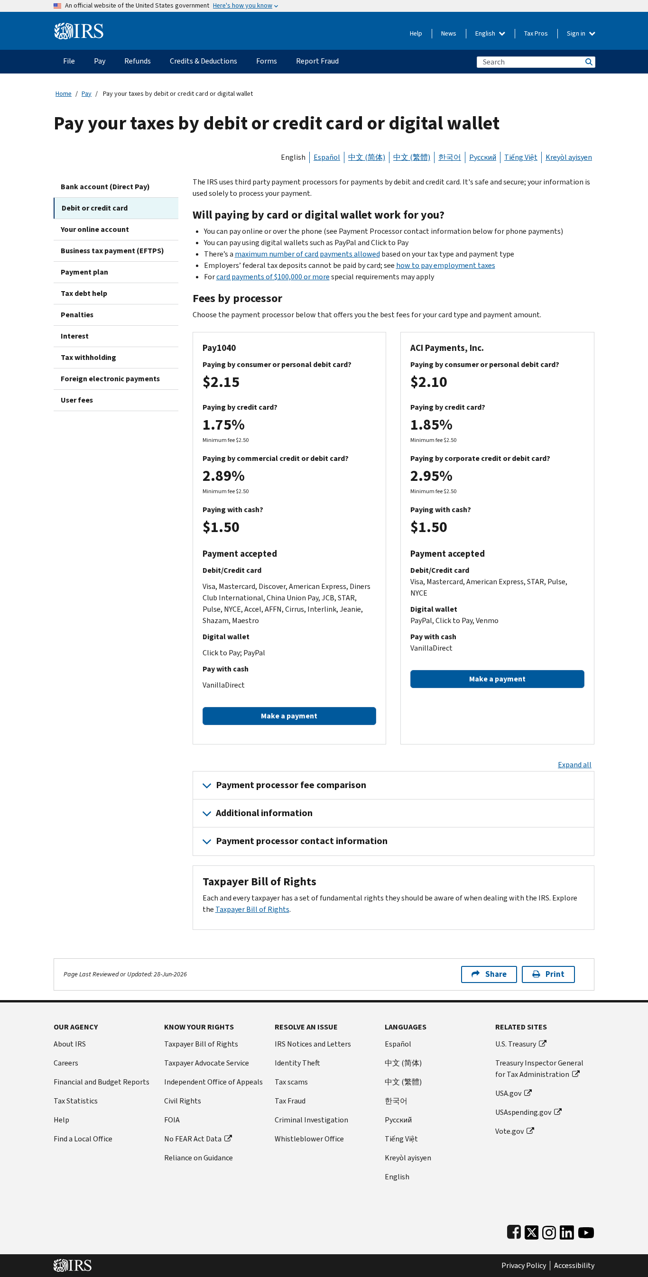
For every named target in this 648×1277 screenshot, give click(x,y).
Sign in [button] (577, 33)
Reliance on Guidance (198, 1158)
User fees (77, 400)
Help (416, 33)
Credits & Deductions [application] (203, 61)
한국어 (449, 157)
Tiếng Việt (520, 157)
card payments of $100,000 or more (273, 277)
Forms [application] (266, 61)
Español (327, 157)
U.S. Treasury (515, 1044)
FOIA (172, 1120)
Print (555, 974)
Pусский (398, 1120)
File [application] (69, 61)
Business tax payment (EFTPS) (112, 251)
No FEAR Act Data (193, 1139)
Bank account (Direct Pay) (105, 187)
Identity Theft (297, 1063)
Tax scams (291, 1082)
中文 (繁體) (411, 157)
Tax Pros (536, 33)
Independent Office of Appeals (213, 1082)
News (448, 33)
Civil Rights (182, 1101)
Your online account (95, 229)
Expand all (575, 765)
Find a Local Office (83, 1139)
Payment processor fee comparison (291, 785)
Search (588, 62)
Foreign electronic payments (110, 379)
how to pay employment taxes (445, 265)
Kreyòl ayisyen (569, 157)
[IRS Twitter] (532, 1230)
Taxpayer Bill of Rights (252, 909)
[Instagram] (549, 1230)
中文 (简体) (366, 157)
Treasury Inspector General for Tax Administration (539, 1068)
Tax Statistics (76, 1101)
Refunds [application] (137, 61)
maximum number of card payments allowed (307, 254)
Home (64, 93)
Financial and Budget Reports (101, 1082)
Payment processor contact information (302, 841)
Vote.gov (509, 1131)
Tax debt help (84, 293)
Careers (66, 1063)
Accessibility (574, 1265)
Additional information (264, 813)
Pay (87, 93)
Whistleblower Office (309, 1139)
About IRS (70, 1044)
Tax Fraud (290, 1101)
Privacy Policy (523, 1265)
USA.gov (508, 1093)
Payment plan (84, 272)
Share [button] (496, 974)
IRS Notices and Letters (313, 1044)
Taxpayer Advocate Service (206, 1063)
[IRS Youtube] (586, 1230)
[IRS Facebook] (514, 1230)
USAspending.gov (523, 1112)
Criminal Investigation (311, 1120)
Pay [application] (99, 61)
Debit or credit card (95, 208)
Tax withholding (88, 357)
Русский (482, 157)
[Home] (79, 27)
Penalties (77, 315)
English (486, 33)
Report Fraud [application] (317, 61)
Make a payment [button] (289, 716)
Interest (75, 336)
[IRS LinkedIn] (567, 1230)
